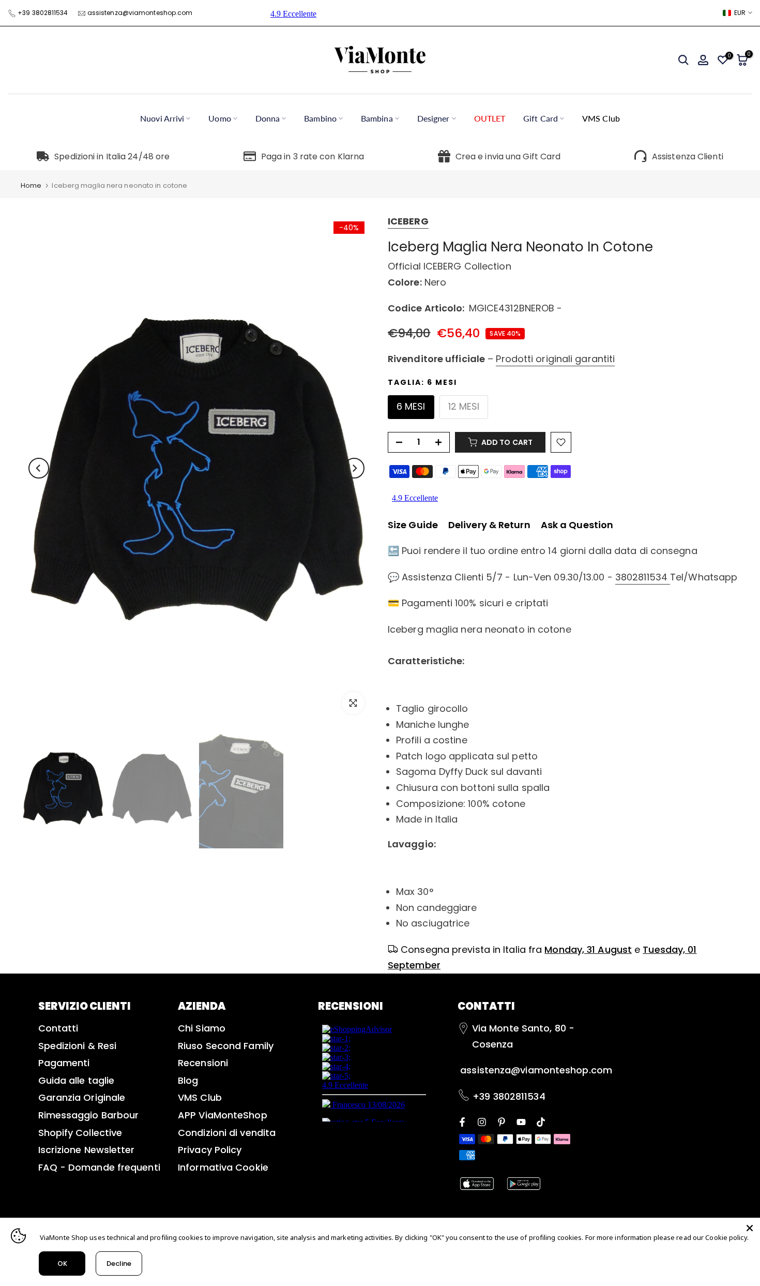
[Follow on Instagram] (482, 1121)
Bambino (320, 118)
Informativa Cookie (223, 1167)
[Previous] (38, 468)
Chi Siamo (201, 1028)
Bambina (377, 118)
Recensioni (203, 1062)
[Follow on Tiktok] (540, 1121)
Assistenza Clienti (687, 156)
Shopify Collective (80, 1132)
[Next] (354, 468)
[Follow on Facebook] (462, 1121)
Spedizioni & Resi (77, 1045)
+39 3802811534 (43, 12)
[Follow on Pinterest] (501, 1121)
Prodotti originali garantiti (555, 358)
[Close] (749, 1228)
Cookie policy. (726, 1237)
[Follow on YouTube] (521, 1121)
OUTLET (490, 118)
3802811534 (642, 577)
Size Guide (413, 524)
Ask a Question (577, 524)
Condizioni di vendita (227, 1132)
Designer (433, 118)
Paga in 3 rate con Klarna (312, 156)
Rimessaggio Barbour (88, 1115)
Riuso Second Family (225, 1045)
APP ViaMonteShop (222, 1115)
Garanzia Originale (82, 1097)
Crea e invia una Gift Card (508, 156)
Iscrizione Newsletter (86, 1149)
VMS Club (601, 118)
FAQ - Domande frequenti (99, 1167)
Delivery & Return (489, 524)
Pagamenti (64, 1062)
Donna (267, 118)
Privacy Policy (209, 1149)
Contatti (58, 1028)
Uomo (219, 118)
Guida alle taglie (76, 1080)
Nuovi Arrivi (162, 118)
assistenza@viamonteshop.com (140, 12)
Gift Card (540, 118)
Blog (188, 1080)
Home (31, 185)
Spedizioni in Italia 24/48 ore (112, 156)
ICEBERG (408, 221)
